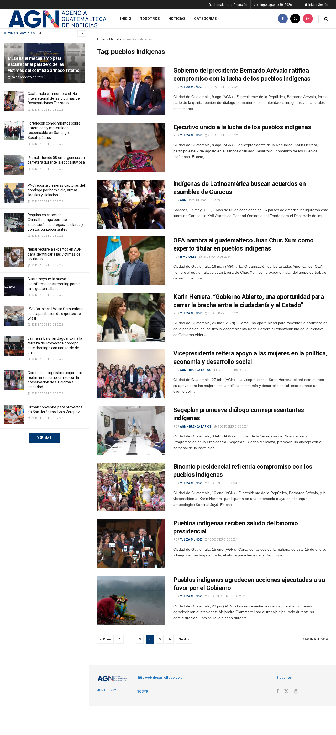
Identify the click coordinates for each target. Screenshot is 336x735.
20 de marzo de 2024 (222, 313)
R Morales (188, 256)
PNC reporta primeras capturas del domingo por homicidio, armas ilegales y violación (56, 190)
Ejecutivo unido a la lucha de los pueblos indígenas (242, 127)
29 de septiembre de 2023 (226, 596)
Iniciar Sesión (318, 5)
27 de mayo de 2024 (205, 200)
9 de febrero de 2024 (232, 426)
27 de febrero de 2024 (233, 370)
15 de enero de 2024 (222, 539)
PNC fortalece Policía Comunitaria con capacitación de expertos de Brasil (55, 313)
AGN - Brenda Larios (195, 370)
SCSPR (142, 691)
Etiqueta (115, 39)
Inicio (125, 19)
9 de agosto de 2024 (222, 87)
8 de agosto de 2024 (222, 135)
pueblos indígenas (138, 39)
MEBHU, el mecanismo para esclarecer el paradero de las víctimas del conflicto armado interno (43, 64)
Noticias (177, 19)
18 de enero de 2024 (222, 483)
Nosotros (150, 19)
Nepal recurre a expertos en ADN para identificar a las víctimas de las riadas (54, 254)
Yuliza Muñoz (191, 87)
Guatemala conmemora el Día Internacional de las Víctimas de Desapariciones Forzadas (54, 98)
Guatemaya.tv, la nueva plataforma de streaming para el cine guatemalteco (54, 283)
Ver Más (44, 437)
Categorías (205, 19)
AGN (183, 200)
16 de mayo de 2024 (216, 256)
